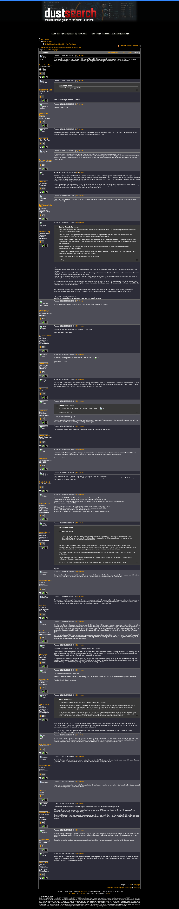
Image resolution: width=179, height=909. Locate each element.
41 (77, 354)
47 (77, 494)
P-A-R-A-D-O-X (44, 482)
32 (76, 81)
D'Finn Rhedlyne (45, 335)
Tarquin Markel (44, 812)
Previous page (119, 887)
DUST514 (81, 893)
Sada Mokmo (44, 839)
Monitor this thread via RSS (129, 46)
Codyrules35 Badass (43, 114)
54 (77, 695)
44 (77, 426)
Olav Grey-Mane (45, 744)
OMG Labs (83, 891)
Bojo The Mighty (45, 435)
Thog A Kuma (44, 862)
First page (109, 887)
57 (77, 781)
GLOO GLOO (44, 679)
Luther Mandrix (44, 504)
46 (77, 473)
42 (77, 379)
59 (77, 830)
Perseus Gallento (45, 160)
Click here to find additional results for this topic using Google (60, 47)
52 (77, 645)
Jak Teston (43, 410)
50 (76, 596)
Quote (81, 55)
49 (77, 571)
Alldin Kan (43, 654)
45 (77, 449)
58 (77, 803)
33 (76, 104)
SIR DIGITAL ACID (45, 90)
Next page (128, 887)
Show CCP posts (126, 53)
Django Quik (43, 388)
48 (77, 523)
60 (77, 853)
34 (76, 129)
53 (77, 670)
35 (76, 151)
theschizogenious (45, 631)
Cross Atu (43, 181)
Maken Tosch (44, 704)
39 (76, 301)
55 (77, 735)
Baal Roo (42, 606)
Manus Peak (47, 42)
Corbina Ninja (44, 363)
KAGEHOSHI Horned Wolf (44, 311)
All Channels (45, 39)
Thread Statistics (113, 53)
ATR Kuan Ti (43, 138)
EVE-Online (72, 893)
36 (76, 172)
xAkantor (42, 791)
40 (77, 326)
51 (77, 621)
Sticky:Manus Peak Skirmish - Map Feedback (60, 44)
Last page (136, 887)
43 (77, 401)
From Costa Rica (45, 65)
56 (77, 756)
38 (77, 222)
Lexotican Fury (44, 232)
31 (76, 55)
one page (54, 50)
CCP (108, 893)
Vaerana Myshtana (45, 581)
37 (77, 196)
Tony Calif (43, 459)
